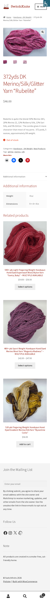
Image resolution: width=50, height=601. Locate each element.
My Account (8, 596)
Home (8, 17)
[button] (42, 32)
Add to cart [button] (25, 444)
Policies (7, 581)
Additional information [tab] (14, 176)
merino (17, 152)
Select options (25, 286)
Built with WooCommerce (25, 581)
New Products (40, 148)
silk (23, 152)
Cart (38, 594)
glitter (10, 152)
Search (25, 596)
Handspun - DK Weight (22, 17)
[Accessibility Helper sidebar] (46, 3)
